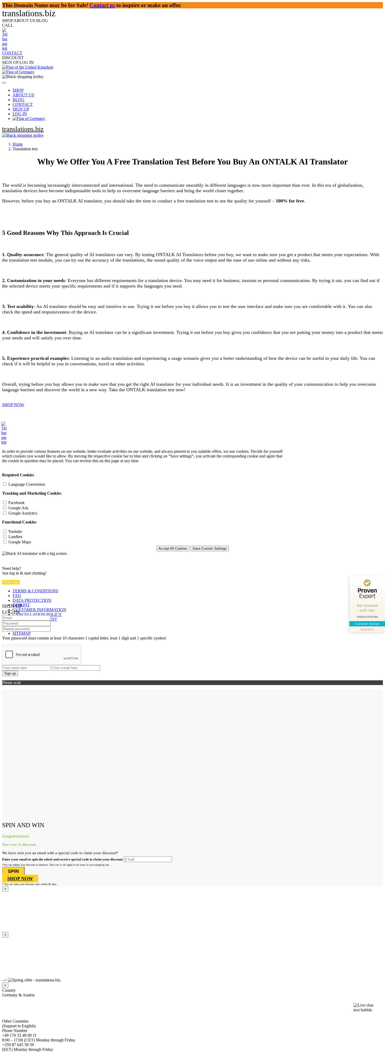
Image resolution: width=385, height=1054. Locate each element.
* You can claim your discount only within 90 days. (29, 884)
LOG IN (20, 114)
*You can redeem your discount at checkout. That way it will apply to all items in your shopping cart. (56, 864)
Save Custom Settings (209, 548)
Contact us (102, 5)
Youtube (15, 531)
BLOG (18, 99)
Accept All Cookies (172, 548)
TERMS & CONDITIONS (35, 591)
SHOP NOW (13, 404)
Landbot (15, 536)
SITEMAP (22, 633)
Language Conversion (26, 484)
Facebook (16, 502)
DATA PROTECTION (32, 600)
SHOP (18, 90)
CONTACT (23, 104)
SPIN (13, 871)
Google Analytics (22, 513)
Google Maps (19, 542)
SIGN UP (21, 109)
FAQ (17, 595)
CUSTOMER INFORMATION (39, 610)
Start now (11, 582)
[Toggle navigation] (4, 83)
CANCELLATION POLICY (37, 614)
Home (18, 144)
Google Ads (18, 508)
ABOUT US (23, 95)
